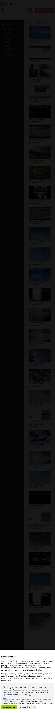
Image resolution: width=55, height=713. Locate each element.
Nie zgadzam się (27, 707)
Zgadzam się (9, 707)
